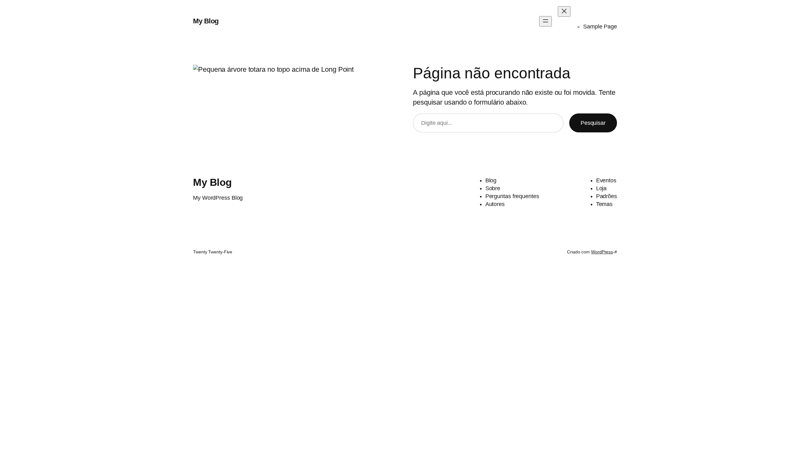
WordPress (602, 251)
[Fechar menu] (564, 11)
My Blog (206, 21)
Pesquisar (593, 123)
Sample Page (600, 26)
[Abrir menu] (545, 21)
